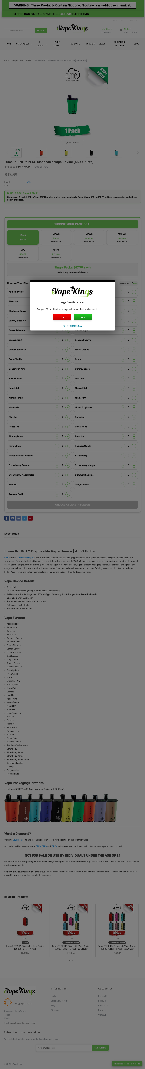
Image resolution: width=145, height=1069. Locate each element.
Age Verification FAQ (72, 325)
